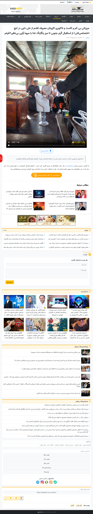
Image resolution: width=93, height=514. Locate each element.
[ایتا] (50, 482)
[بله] (55, 482)
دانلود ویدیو (45, 151)
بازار (19, 16)
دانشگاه (48, 16)
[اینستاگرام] (42, 482)
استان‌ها (64, 21)
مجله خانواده (10, 16)
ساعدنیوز (70, 166)
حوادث (71, 16)
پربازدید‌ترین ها (46, 467)
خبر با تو (72, 21)
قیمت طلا (46, 455)
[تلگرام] (37, 482)
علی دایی (79, 505)
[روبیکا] (46, 482)
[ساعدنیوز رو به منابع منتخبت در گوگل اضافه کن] (21, 498)
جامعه (79, 16)
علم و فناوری (28, 16)
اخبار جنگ (46, 463)
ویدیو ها (46, 472)
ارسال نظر (9, 282)
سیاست (87, 16)
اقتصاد (64, 16)
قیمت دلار (46, 459)
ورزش (56, 16)
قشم (72, 505)
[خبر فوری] (1, 158)
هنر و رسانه (38, 16)
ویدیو (87, 21)
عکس (80, 21)
